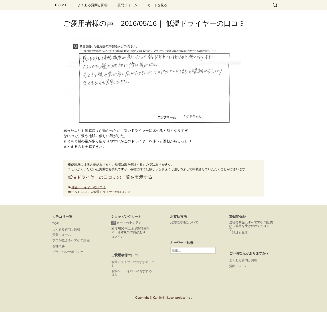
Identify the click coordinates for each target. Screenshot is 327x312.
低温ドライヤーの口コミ (88, 187)
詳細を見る (240, 232)
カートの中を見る (128, 223)
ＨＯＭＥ (61, 5)
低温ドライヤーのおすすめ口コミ (133, 263)
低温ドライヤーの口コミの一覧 (99, 177)
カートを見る (157, 5)
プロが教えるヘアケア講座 (71, 240)
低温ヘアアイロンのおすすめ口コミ (133, 272)
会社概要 (58, 246)
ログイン (117, 236)
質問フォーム (127, 5)
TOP (55, 223)
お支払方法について (184, 222)
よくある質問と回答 (93, 5)
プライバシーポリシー (67, 251)
